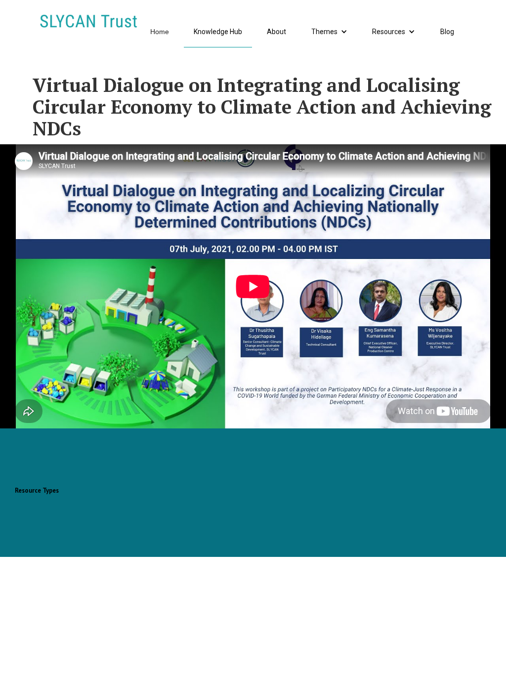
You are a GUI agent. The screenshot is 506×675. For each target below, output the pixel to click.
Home (159, 32)
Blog (447, 32)
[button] (329, 32)
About (276, 32)
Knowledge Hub (218, 32)
